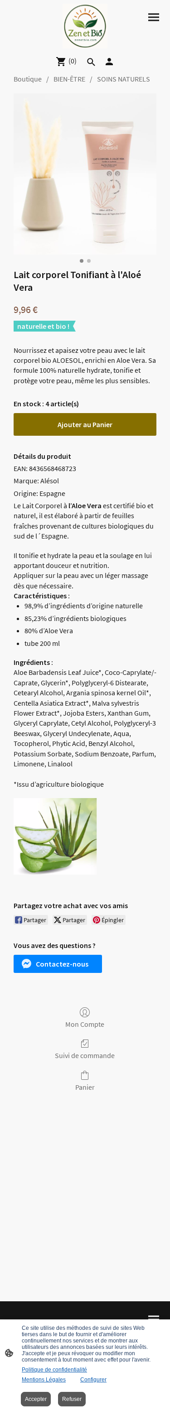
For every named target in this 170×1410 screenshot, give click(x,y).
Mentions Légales (44, 1379)
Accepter (36, 1399)
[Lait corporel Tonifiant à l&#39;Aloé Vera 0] (85, 174)
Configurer (93, 1379)
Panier (85, 1087)
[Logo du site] (85, 26)
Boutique (28, 78)
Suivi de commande (85, 1055)
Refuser (72, 1399)
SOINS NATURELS (123, 78)
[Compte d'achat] (109, 61)
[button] (58, 964)
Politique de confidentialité (54, 1370)
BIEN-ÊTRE (69, 78)
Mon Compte (84, 1024)
